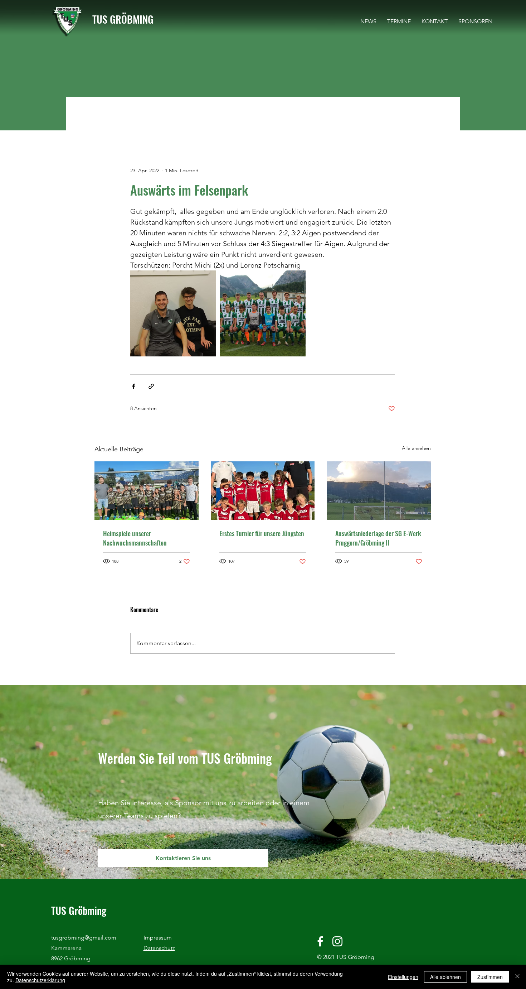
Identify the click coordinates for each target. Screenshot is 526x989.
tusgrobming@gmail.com (83, 937)
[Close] (517, 976)
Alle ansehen (416, 448)
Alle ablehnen (445, 976)
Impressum (157, 937)
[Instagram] (337, 941)
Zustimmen (490, 976)
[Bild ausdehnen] (173, 313)
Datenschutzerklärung (40, 980)
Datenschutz (159, 948)
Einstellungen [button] (403, 976)
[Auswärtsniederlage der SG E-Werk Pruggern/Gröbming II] (379, 490)
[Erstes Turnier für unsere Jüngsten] (263, 490)
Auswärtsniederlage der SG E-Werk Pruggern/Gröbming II (378, 538)
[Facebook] (320, 941)
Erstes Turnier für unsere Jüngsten (261, 533)
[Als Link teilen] (151, 386)
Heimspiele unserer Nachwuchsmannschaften (135, 538)
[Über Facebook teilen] (133, 386)
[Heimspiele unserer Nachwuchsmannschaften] (146, 490)
